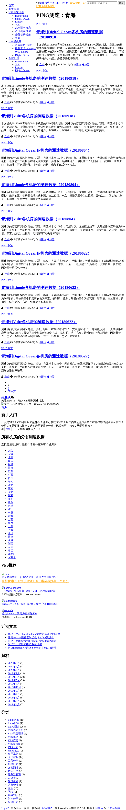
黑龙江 (12, 554)
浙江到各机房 (23, 31)
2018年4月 (14, 704)
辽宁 (10, 509)
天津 (10, 536)
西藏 (10, 540)
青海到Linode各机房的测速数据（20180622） (40, 287)
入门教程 (13, 757)
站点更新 (13, 781)
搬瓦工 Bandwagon (25, 48)
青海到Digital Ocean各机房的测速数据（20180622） (46, 253)
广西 (10, 474)
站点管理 (13, 784)
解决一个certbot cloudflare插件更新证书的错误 (34, 634)
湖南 (10, 495)
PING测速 (42, 24)
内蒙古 (12, 557)
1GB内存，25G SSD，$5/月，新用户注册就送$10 (30, 604)
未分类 (12, 777)
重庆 (10, 460)
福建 (10, 464)
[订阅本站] (6, 407)
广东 (10, 471)
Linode (18, 21)
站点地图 (47, 808)
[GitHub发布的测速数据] (6, 397)
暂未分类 (13, 771)
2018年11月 (14, 687)
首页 (11, 5)
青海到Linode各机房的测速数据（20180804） (40, 185)
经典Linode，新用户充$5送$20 (19, 613)
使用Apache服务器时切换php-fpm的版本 (31, 637)
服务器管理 (14, 774)
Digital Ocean (22, 18)
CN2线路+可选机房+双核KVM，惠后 (28, 591)
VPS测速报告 (16, 12)
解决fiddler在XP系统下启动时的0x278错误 (32, 647)
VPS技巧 (13, 740)
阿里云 (99, 808)
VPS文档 (13, 747)
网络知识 (13, 795)
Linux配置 (13, 723)
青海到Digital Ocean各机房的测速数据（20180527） (46, 356)
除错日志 (13, 802)
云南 (10, 547)
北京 (10, 457)
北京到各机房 (23, 27)
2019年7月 (14, 673)
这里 (8, 429)
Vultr (17, 24)
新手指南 (14, 9)
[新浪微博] (9, 397)
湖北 (10, 492)
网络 (10, 791)
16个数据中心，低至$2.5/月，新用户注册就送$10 (30, 577)
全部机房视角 (23, 34)
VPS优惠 (13, 737)
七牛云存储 (113, 808)
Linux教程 (13, 719)
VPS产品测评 (15, 733)
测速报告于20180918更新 (53, 2)
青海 (10, 516)
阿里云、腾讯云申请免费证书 (25, 644)
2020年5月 (14, 666)
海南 (10, 481)
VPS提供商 (15, 41)
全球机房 (14, 58)
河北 (10, 485)
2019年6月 (14, 676)
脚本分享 (13, 798)
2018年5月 (14, 701)
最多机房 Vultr (23, 45)
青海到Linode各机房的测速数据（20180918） (40, 78)
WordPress (13, 750)
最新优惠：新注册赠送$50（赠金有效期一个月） (35, 581)
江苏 (10, 498)
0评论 (77, 64)
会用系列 (13, 753)
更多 (17, 38)
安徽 (10, 454)
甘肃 (10, 467)
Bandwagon (21, 15)
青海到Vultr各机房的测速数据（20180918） (39, 116)
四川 (10, 533)
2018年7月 (14, 694)
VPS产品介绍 (15, 730)
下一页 (12, 391)
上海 (10, 529)
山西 (10, 519)
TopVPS (5, 808)
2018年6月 (14, 697)
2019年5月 (14, 680)
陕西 (10, 523)
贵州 (10, 478)
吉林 (10, 505)
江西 (10, 502)
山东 (10, 526)
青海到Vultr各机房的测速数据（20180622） (39, 322)
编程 (10, 788)
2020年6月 (14, 663)
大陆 (10, 450)
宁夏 (10, 512)
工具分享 (13, 760)
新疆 (10, 543)
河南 (10, 488)
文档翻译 (13, 767)
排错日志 (13, 764)
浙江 (10, 550)
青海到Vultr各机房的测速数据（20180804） (39, 219)
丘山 (42, 64)
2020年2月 (14, 670)
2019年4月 (14, 683)
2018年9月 (14, 690)
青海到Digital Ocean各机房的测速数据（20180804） (46, 150)
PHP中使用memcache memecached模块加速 (32, 640)
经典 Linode (21, 51)
